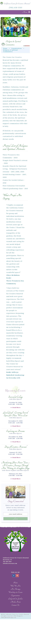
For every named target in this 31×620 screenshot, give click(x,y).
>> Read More (15, 407)
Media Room (15, 602)
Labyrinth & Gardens (15, 599)
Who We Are (15, 586)
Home (5, 48)
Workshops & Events (15, 592)
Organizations (16, 48)
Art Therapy (15, 589)
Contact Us (15, 605)
